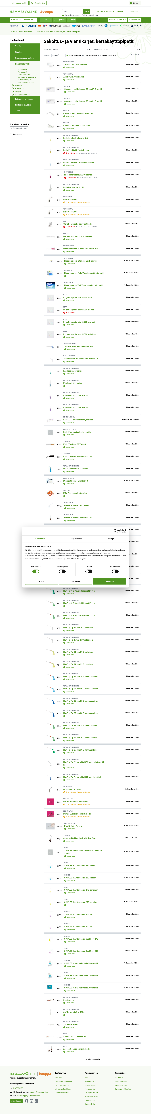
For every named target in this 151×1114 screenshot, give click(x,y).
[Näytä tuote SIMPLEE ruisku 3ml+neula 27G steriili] (50, 976)
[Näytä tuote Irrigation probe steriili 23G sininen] (50, 310)
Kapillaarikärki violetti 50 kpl (75, 407)
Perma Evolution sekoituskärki (77, 814)
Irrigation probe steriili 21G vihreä (78, 297)
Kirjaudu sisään (20, 3)
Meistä (120, 11)
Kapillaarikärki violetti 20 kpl (75, 395)
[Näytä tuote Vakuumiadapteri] (50, 1024)
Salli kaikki (109, 581)
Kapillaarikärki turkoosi (73, 371)
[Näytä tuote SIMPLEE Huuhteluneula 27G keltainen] (50, 890)
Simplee (18, 52)
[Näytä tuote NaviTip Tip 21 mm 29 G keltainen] (50, 652)
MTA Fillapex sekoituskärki (75, 493)
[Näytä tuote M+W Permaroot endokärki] (50, 505)
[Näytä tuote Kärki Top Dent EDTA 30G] (50, 444)
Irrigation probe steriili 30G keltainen (79, 334)
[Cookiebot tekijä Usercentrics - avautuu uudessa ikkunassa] (115, 531)
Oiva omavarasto (121, 1085)
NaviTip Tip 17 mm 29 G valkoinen (78, 627)
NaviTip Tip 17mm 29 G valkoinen (78, 640)
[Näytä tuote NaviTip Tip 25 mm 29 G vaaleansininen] (50, 677)
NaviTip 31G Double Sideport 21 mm (79, 591)
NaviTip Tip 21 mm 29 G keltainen (78, 652)
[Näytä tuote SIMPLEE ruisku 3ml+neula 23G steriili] (50, 963)
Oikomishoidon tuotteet (24, 58)
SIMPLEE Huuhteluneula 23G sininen (80, 865)
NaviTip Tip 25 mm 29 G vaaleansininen (80, 676)
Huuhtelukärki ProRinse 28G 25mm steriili (81, 248)
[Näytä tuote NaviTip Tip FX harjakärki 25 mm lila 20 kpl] (50, 777)
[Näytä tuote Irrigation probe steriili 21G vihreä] (50, 298)
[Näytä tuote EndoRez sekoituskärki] (50, 187)
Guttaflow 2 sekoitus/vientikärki (77, 224)
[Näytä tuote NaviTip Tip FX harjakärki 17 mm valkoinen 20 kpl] (50, 763)
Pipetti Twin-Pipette (73, 826)
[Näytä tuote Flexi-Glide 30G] (50, 199)
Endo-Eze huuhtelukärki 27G (75, 138)
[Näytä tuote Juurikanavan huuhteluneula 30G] (50, 346)
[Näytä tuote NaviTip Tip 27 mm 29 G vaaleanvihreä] (50, 725)
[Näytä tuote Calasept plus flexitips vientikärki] (50, 113)
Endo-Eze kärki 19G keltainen (76, 150)
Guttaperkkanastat (24, 74)
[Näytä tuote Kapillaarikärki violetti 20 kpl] (50, 395)
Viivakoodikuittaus (91, 1096)
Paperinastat (22, 72)
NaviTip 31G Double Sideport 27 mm (79, 603)
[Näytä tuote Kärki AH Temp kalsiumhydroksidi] (50, 420)
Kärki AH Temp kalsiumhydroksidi (78, 419)
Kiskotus (18, 85)
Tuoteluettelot (90, 1100)
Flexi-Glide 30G (70, 199)
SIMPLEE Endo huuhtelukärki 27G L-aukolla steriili (83, 852)
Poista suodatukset (20, 128)
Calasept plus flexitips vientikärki (78, 113)
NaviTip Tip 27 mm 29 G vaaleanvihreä (80, 725)
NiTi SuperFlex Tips (72, 789)
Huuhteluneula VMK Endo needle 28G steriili (83, 285)
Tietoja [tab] (111, 539)
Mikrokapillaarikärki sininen (75, 468)
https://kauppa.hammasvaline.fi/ (23, 1078)
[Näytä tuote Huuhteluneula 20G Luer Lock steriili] (50, 261)
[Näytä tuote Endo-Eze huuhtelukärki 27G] (50, 138)
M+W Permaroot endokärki (76, 505)
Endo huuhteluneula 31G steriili (78, 174)
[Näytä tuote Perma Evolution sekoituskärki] (50, 814)
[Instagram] (31, 1101)
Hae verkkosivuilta (91, 15)
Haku (87, 11)
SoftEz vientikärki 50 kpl (74, 1012)
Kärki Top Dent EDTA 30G (74, 444)
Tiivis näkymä (91, 55)
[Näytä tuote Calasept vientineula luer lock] (50, 126)
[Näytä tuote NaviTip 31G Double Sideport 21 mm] (50, 591)
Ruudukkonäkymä (109, 55)
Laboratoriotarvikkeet (24, 99)
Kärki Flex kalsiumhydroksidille (77, 432)
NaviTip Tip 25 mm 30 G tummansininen (80, 701)
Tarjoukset (60, 19)
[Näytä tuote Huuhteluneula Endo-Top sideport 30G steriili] (50, 273)
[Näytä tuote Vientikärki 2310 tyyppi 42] (50, 1037)
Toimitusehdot (90, 1089)
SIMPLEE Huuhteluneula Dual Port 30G (81, 951)
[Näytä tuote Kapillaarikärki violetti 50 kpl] (50, 408)
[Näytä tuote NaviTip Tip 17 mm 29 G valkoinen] (50, 628)
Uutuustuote (17, 134)
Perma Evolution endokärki (75, 801)
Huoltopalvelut (90, 1104)
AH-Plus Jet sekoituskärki (75, 64)
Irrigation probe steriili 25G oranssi (79, 322)
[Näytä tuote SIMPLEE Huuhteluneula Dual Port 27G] (50, 939)
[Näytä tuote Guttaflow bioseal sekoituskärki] (50, 236)
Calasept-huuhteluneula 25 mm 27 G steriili (83, 89)
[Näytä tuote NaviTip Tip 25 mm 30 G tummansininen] (50, 701)
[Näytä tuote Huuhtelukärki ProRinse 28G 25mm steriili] (50, 249)
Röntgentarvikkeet (22, 94)
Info (86, 1078)
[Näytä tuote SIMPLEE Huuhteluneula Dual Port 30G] (50, 951)
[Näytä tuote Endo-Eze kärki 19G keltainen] (50, 150)
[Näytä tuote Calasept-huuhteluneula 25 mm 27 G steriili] (50, 89)
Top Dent (19, 46)
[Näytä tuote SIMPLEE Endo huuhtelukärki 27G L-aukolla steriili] (50, 852)
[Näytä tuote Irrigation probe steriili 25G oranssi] (50, 322)
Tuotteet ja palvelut (104, 11)
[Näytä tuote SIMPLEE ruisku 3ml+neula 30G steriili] (50, 988)
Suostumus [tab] (40, 539)
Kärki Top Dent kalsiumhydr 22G (77, 456)
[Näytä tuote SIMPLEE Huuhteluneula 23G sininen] (50, 865)
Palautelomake (90, 1081)
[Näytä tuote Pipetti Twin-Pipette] (50, 826)
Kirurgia (18, 91)
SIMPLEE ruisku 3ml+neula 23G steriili (81, 963)
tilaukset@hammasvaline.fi (39, 1092)
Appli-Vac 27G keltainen (73, 76)
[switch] (62, 571)
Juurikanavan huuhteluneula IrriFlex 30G (81, 358)
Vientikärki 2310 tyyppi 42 (74, 1036)
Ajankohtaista (134, 19)
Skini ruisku (68, 1000)
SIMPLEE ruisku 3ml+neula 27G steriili (81, 975)
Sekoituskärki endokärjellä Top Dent (79, 838)
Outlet (73, 19)
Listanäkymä (75, 55)
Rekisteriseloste (90, 1085)
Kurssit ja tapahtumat (117, 19)
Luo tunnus (119, 1078)
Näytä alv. (136, 3)
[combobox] (71, 49)
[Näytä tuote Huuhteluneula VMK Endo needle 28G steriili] (50, 285)
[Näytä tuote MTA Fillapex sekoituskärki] (50, 493)
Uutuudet (47, 19)
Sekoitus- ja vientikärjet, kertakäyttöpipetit (63, 32)
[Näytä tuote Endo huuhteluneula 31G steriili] (50, 175)
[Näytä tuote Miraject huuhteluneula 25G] (50, 481)
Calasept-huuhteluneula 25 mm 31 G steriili (83, 101)
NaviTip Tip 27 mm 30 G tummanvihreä (80, 750)
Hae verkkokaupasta (72, 15)
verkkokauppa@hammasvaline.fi (28, 1096)
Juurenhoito (38, 32)
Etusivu (12, 32)
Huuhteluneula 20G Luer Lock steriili (80, 261)
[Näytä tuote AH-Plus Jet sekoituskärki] (50, 65)
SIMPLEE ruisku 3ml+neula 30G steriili (81, 987)
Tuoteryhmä (97, 49)
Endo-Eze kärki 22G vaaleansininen (78, 162)
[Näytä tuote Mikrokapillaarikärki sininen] (50, 469)
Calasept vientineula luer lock (76, 125)
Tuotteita (15, 19)
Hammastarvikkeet (25, 32)
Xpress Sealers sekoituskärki (76, 1049)
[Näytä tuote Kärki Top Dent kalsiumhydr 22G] (50, 456)
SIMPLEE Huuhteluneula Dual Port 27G (81, 939)
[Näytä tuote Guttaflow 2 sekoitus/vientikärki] (50, 224)
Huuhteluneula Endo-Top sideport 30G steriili (84, 273)
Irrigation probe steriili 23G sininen (78, 309)
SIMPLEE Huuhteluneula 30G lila (78, 914)
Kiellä (41, 581)
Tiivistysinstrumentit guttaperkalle (25, 68)
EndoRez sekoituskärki (73, 187)
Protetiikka (19, 88)
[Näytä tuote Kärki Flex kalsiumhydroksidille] (50, 432)
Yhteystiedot (16, 1101)
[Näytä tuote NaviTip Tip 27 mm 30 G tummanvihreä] (50, 750)
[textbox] (71, 49)
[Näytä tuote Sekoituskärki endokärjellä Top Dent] (50, 838)
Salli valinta (75, 581)
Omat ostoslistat (121, 1081)
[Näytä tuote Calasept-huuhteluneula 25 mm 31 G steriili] (50, 101)
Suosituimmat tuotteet (123, 1089)
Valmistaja (47, 49)
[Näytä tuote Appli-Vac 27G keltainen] (50, 77)
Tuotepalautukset (91, 1093)
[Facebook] (26, 1101)
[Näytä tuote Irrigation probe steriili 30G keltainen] (50, 334)
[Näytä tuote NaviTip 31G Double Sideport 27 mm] (50, 603)
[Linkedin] (36, 1101)
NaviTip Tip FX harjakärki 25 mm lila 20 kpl (82, 777)
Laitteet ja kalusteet (23, 105)
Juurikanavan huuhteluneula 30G (78, 346)
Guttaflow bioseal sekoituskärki (77, 236)
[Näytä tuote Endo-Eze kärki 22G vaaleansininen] (50, 163)
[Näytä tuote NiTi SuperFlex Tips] (50, 789)
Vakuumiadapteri (70, 1024)
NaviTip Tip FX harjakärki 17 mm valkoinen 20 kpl (83, 763)
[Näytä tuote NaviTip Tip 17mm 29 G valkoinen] (50, 640)
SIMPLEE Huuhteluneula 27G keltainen (81, 890)
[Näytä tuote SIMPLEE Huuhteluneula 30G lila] (50, 914)
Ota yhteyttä (133, 11)
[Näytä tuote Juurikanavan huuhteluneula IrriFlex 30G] (50, 359)
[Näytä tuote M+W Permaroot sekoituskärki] (50, 518)
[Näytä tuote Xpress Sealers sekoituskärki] (50, 1049)
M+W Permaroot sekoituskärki (78, 517)
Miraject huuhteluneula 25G (75, 481)
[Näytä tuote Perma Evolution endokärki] (50, 801)
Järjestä (47, 55)
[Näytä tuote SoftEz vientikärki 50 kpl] (50, 1012)
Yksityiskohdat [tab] (75, 539)
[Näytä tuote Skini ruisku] (50, 1000)
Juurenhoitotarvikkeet (26, 82)
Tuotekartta (28, 19)
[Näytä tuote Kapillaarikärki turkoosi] (50, 371)
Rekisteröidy (39, 3)
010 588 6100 (18, 1088)
